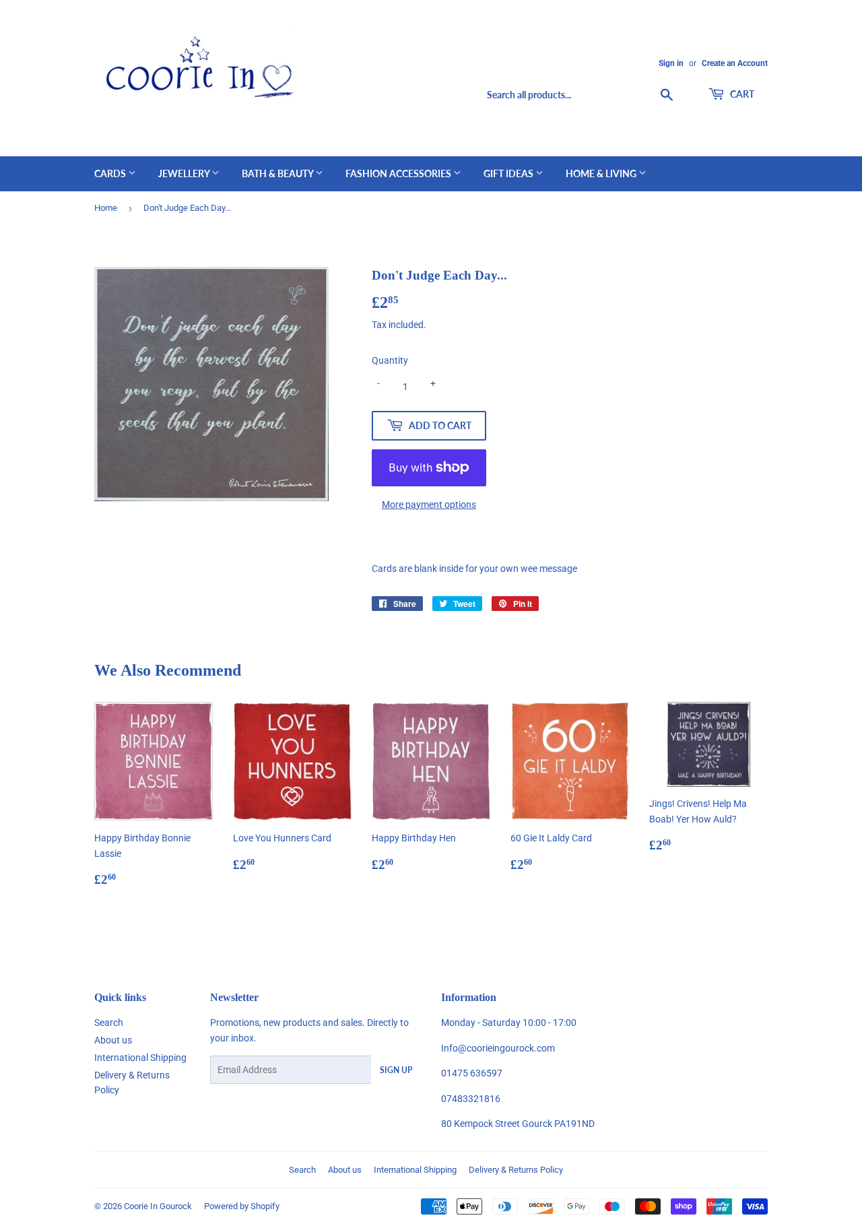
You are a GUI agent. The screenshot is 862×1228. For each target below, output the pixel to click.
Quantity (390, 360)
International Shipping (140, 1057)
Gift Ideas (509, 173)
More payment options (429, 504)
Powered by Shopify (241, 1206)
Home (105, 208)
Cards (111, 173)
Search (108, 1022)
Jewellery (184, 173)
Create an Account (735, 63)
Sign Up (396, 1070)
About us (113, 1040)
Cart (741, 94)
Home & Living (602, 173)
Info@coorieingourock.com (498, 1048)
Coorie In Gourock (158, 1206)
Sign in (671, 63)
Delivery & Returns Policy (516, 1170)
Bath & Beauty (278, 173)
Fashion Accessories (399, 173)
